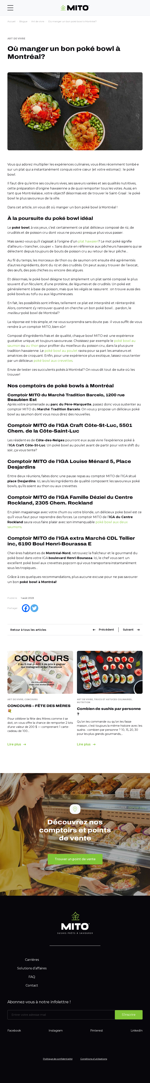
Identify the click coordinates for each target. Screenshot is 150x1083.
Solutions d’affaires (31, 968)
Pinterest (96, 1030)
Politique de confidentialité (57, 1058)
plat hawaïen (88, 241)
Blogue (23, 21)
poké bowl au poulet (61, 351)
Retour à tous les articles (28, 630)
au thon (32, 346)
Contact (32, 985)
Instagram (56, 1030)
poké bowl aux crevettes (53, 361)
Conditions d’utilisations (93, 1058)
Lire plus (14, 744)
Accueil (11, 21)
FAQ (32, 977)
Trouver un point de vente (75, 859)
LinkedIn (137, 1030)
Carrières (32, 960)
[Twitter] (34, 608)
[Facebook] (26, 608)
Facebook (14, 1030)
